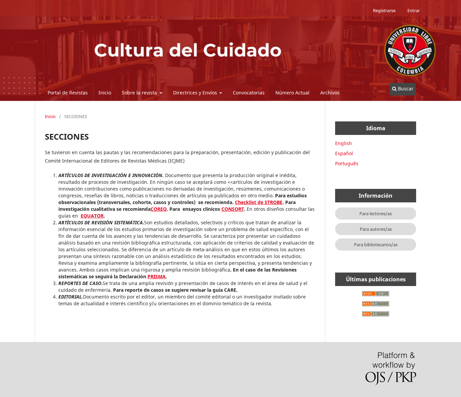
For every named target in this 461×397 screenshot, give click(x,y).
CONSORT (232, 209)
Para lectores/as (375, 213)
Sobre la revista (140, 92)
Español (344, 153)
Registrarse (384, 10)
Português (346, 163)
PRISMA (156, 276)
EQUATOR (92, 215)
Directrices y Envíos (195, 92)
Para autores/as (376, 229)
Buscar (405, 88)
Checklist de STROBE (258, 202)
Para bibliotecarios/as (376, 245)
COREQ (159, 209)
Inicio (105, 92)
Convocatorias (249, 92)
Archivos (330, 92)
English (343, 143)
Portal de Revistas (68, 92)
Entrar (413, 10)
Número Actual (292, 92)
